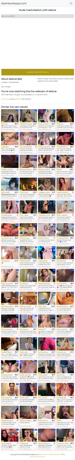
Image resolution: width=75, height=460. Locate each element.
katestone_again (26, 124)
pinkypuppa (25, 238)
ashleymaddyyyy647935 (26, 420)
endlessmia (61, 261)
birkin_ (59, 420)
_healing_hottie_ (44, 215)
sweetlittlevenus (62, 306)
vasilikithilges (7, 352)
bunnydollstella (26, 147)
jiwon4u (5, 124)
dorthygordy (7, 398)
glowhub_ (61, 375)
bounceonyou (44, 443)
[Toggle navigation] (71, 3)
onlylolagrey (7, 443)
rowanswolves (62, 238)
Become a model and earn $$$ (52, 454)
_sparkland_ (43, 261)
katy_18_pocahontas (7, 284)
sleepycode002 (44, 169)
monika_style (7, 215)
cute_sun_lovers (62, 443)
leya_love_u (43, 420)
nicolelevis (24, 329)
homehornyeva (7, 238)
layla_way (24, 352)
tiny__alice (24, 215)
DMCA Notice (35, 457)
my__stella (43, 398)
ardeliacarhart (7, 375)
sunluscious (43, 352)
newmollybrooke (62, 192)
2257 (43, 457)
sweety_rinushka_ (7, 169)
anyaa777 (42, 329)
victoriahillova (62, 147)
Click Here (5, 99)
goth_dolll (6, 192)
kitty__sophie (62, 215)
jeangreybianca (26, 169)
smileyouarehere (44, 147)
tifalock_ (60, 124)
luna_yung (61, 352)
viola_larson (43, 375)
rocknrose (24, 192)
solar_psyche (62, 329)
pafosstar (5, 147)
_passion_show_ (44, 192)
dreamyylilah (25, 261)
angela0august (7, 420)
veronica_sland (7, 306)
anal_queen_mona (44, 124)
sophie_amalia (25, 306)
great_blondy (25, 375)
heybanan (6, 261)
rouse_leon (24, 398)
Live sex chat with (38, 72)
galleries (18, 99)
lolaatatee (24, 443)
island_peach (44, 238)
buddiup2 (24, 284)
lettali (59, 169)
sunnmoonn (62, 284)
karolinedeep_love (7, 329)
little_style (43, 306)
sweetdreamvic (44, 284)
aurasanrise (61, 398)
